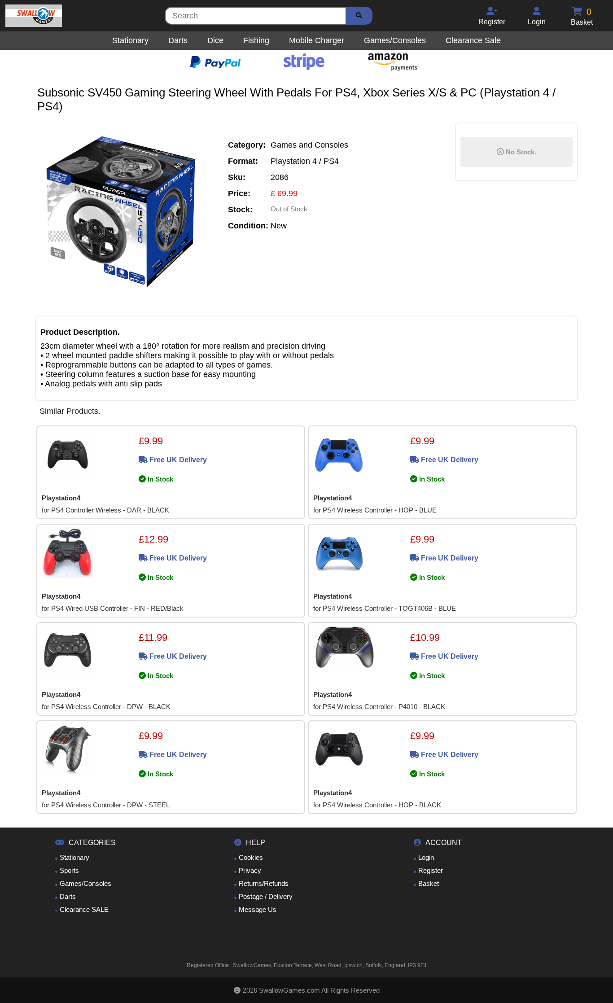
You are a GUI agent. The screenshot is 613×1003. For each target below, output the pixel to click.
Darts (68, 896)
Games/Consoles (85, 883)
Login (426, 857)
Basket (428, 883)
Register (430, 870)
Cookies (251, 857)
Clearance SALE (84, 909)
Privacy (250, 870)
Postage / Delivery (266, 896)
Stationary (74, 857)
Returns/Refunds (264, 883)
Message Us (257, 909)
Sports (69, 870)
